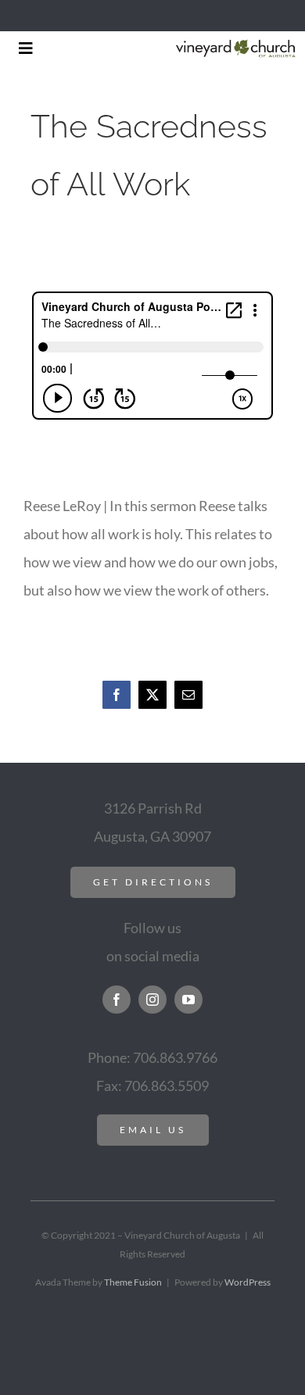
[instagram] (152, 999)
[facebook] (116, 999)
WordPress (247, 1282)
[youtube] (188, 999)
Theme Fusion (133, 1282)
